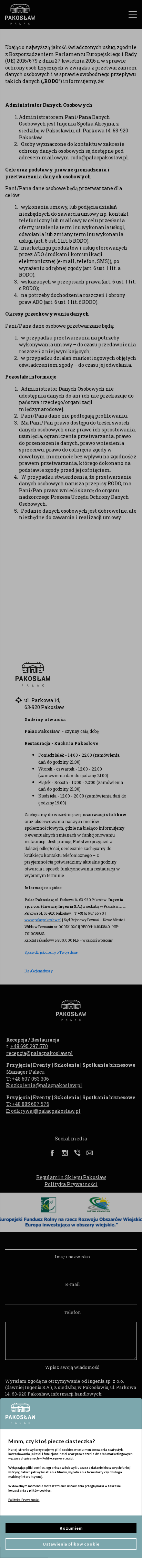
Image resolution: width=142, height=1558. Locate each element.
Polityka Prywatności (24, 1500)
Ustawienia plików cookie (71, 1544)
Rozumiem (71, 1528)
